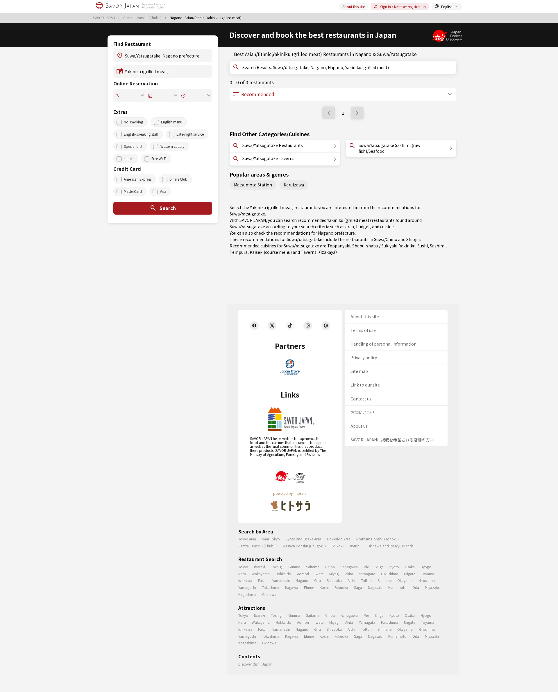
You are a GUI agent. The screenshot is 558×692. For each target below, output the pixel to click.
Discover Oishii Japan (255, 664)
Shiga (379, 566)
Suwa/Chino (385, 239)
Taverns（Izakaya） (320, 252)
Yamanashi (281, 580)
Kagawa (291, 587)
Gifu (317, 580)
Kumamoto (397, 587)
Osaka (410, 566)
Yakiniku (407, 246)
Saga (358, 587)
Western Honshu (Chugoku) (304, 545)
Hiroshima (427, 580)
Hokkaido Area (338, 538)
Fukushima (389, 573)
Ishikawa (245, 580)
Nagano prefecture (336, 233)
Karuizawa (294, 185)
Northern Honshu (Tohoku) (377, 538)
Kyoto (394, 566)
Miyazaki (432, 587)
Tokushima (270, 587)
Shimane (384, 580)
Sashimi (438, 246)
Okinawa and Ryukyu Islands (390, 545)
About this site (353, 6)
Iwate (319, 573)
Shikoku (338, 545)
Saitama (312, 566)
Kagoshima (247, 594)
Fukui (262, 580)
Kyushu (356, 545)
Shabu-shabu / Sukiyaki (374, 246)
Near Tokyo (271, 538)
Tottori (366, 580)
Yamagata (367, 573)
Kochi (324, 587)
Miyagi (334, 573)
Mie (366, 566)
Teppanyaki (338, 246)
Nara (242, 573)
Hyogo (426, 566)
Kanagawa (349, 566)
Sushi (422, 246)
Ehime (309, 587)
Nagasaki (375, 587)
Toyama (427, 573)
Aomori (303, 573)
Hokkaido (283, 573)
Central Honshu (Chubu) (142, 18)
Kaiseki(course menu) (271, 252)
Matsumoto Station (253, 185)
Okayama (405, 580)
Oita (415, 587)
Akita (349, 573)
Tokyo (243, 566)
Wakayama (261, 573)
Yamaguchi (247, 587)
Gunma (294, 566)
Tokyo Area (247, 538)
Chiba (330, 566)
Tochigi (276, 566)
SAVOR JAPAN (104, 18)
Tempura (239, 252)
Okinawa (269, 594)
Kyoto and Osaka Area (303, 538)
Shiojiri (413, 239)
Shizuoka (334, 580)
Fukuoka (341, 587)
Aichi (351, 580)
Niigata (409, 573)
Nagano (302, 580)
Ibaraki (259, 566)
